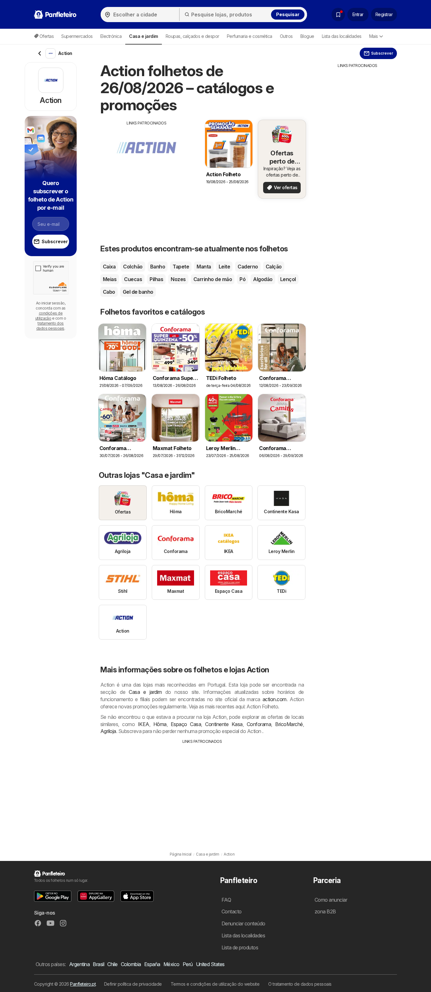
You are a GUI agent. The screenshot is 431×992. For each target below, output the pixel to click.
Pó (242, 279)
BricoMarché (289, 724)
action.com (274, 699)
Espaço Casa (186, 724)
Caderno (248, 266)
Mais (373, 36)
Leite (224, 266)
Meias (109, 279)
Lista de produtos (239, 947)
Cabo (109, 292)
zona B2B (325, 911)
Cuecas (133, 279)
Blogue (307, 36)
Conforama (259, 724)
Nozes (178, 279)
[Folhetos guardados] (338, 14)
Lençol (288, 279)
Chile (112, 964)
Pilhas (156, 279)
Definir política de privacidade (133, 984)
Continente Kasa (223, 724)
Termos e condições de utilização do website (215, 984)
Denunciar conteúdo (243, 923)
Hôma (160, 724)
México (171, 964)
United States (210, 964)
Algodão (262, 279)
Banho (157, 266)
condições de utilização (49, 316)
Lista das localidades (342, 36)
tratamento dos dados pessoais (50, 326)
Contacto (231, 911)
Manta (204, 266)
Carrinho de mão (212, 279)
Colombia (131, 964)
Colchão (132, 266)
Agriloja (108, 731)
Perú (188, 964)
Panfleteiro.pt (83, 984)
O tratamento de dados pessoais (300, 984)
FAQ (226, 900)
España (152, 964)
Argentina (79, 964)
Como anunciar (331, 900)
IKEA (143, 724)
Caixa (109, 266)
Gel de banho (138, 292)
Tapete (181, 266)
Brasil (98, 964)
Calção (274, 266)
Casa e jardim (145, 692)
